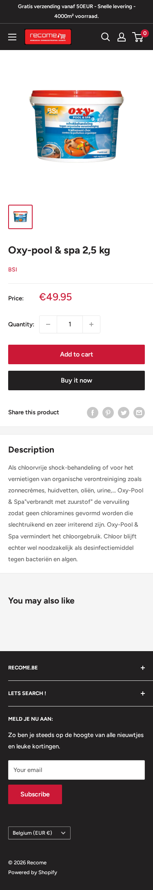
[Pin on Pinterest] (108, 412)
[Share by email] (139, 412)
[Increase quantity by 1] (91, 324)
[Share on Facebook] (92, 412)
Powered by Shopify (32, 872)
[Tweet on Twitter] (123, 412)
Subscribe (35, 794)
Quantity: (21, 324)
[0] (138, 37)
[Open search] (105, 37)
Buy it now (76, 380)
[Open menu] (12, 37)
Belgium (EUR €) (32, 833)
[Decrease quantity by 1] (48, 324)
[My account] (122, 37)
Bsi (12, 269)
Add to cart (76, 354)
